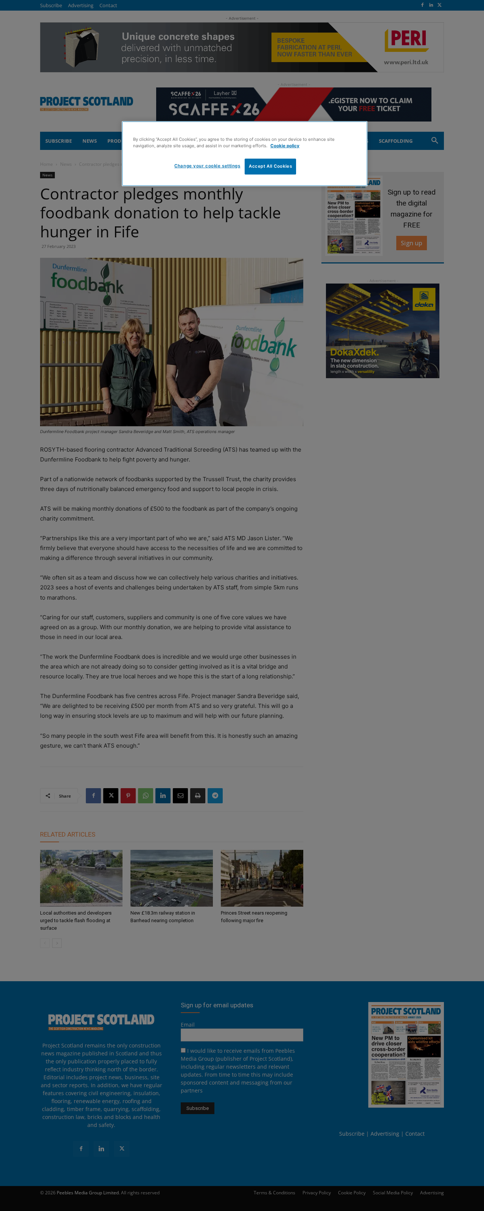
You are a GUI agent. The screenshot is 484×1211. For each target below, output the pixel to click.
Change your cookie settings (207, 165)
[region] (245, 153)
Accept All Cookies (270, 166)
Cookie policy (284, 145)
